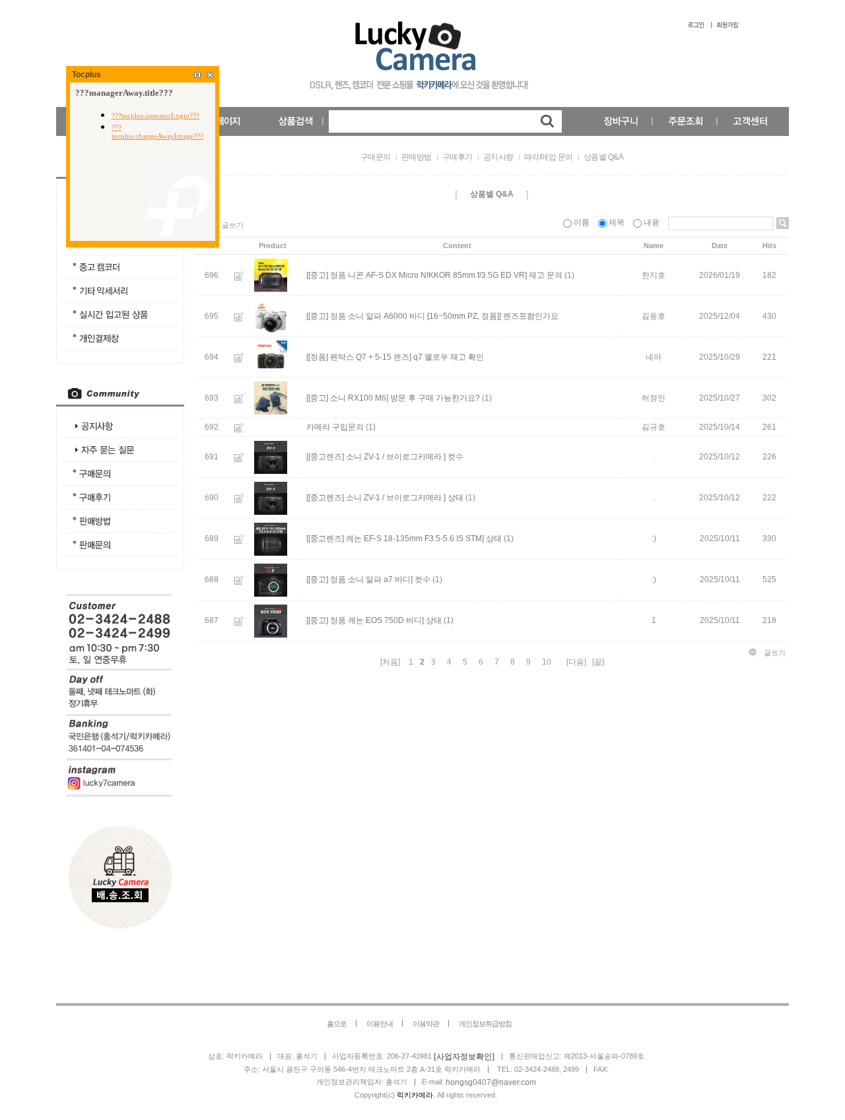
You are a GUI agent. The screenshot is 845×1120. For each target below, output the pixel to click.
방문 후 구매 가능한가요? (435, 398)
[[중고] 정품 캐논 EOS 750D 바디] (365, 620)
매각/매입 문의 (548, 157)
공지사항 (498, 157)
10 (546, 662)
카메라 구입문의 (335, 427)
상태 (455, 497)
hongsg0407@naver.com (491, 1082)
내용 (651, 222)
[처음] (390, 662)
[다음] (576, 662)
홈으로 (337, 1024)
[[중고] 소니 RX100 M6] (347, 398)
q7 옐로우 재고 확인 (448, 357)
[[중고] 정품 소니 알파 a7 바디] (359, 579)
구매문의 (375, 157)
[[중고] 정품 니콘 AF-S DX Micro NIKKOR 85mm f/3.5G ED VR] (416, 275)
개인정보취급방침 (485, 1024)
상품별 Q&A (604, 157)
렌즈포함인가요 (530, 316)
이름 (582, 222)
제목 (616, 222)
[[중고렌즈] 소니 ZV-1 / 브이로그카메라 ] (376, 456)
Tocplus (86, 74)
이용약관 (426, 1024)
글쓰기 (233, 225)
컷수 (455, 456)
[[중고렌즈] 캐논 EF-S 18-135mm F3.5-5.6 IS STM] (395, 538)
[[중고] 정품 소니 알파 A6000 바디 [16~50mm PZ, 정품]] (403, 316)
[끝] (598, 662)
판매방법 (416, 157)
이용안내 (379, 1024)
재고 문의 (545, 275)
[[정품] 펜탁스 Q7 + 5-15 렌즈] (358, 357)
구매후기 (457, 157)
